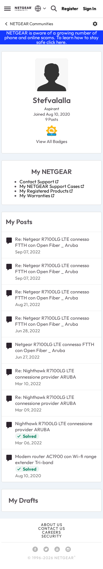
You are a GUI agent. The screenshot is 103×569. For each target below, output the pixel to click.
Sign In (89, 8)
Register (70, 8)
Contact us (51, 528)
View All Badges (51, 141)
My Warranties (35, 195)
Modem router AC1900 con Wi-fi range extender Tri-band (55, 459)
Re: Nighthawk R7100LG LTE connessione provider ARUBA (45, 373)
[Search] (54, 8)
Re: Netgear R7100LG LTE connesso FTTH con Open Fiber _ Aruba (52, 242)
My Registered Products (44, 191)
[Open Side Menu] (7, 8)
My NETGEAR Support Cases (50, 186)
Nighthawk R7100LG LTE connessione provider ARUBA (53, 426)
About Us (51, 524)
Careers (51, 532)
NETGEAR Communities (31, 23)
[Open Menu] (95, 24)
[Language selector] (40, 8)
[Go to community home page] (23, 9)
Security (51, 536)
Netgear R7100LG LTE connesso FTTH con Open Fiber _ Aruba (54, 347)
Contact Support (37, 181)
